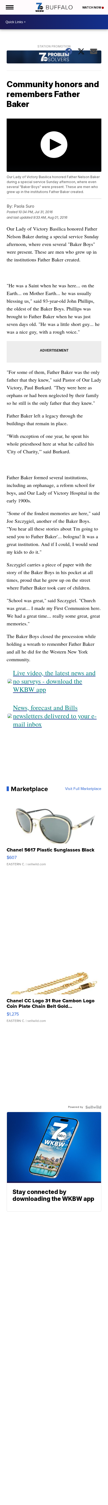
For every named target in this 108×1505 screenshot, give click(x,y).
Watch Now (92, 7)
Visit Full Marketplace (83, 789)
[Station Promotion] (54, 57)
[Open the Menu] (9, 7)
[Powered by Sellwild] (93, 1107)
